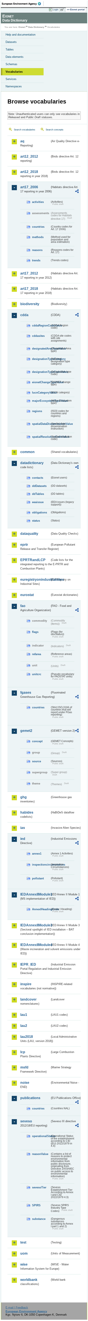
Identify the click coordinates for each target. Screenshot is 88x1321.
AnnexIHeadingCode (41, 909)
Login (55, 9)
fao (22, 606)
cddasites (38, 335)
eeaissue (38, 502)
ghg (23, 797)
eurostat (27, 595)
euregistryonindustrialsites (35, 579)
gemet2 (26, 731)
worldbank (28, 1280)
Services (11, 79)
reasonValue (40, 1154)
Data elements (14, 56)
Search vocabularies (24, 129)
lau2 (23, 1026)
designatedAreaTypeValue (41, 348)
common (27, 452)
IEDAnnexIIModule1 (35, 894)
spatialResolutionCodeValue (41, 436)
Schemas (11, 64)
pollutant (38, 878)
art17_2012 (29, 273)
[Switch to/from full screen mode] (62, 10)
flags (35, 632)
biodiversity (29, 304)
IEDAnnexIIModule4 (35, 945)
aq (22, 141)
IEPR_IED (28, 964)
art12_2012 (29, 156)
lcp (22, 1052)
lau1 (23, 1015)
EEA (23, 4)
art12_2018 (29, 172)
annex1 (36, 853)
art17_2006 (29, 187)
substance (38, 1219)
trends (36, 260)
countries (38, 226)
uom (24, 1253)
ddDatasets (39, 486)
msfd (24, 1067)
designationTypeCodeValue (41, 371)
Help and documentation (20, 34)
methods (38, 237)
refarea (36, 654)
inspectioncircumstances (41, 864)
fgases (25, 692)
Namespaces (14, 86)
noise (24, 1082)
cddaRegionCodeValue (41, 325)
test (23, 1242)
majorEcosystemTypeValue (41, 400)
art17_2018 (29, 288)
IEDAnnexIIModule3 (35, 925)
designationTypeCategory (41, 359)
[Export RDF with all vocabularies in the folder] (77, 191)
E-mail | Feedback (17, 1307)
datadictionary (32, 463)
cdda (24, 315)
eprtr (24, 544)
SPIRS (36, 1205)
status (36, 520)
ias (22, 828)
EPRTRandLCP (32, 560)
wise (24, 1264)
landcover (28, 999)
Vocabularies (14, 71)
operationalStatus (41, 1136)
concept (37, 741)
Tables (10, 49)
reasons (37, 250)
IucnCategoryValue (41, 392)
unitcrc (36, 674)
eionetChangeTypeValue (41, 382)
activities (38, 202)
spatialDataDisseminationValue (41, 423)
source (36, 761)
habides (26, 812)
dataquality (29, 533)
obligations (39, 512)
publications (30, 1098)
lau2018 (26, 1037)
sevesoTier (39, 1187)
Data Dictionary (36, 27)
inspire (25, 984)
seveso (26, 1121)
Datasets (11, 42)
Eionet (22, 27)
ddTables (38, 494)
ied (22, 839)
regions (37, 411)
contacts (37, 477)
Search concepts (54, 129)
